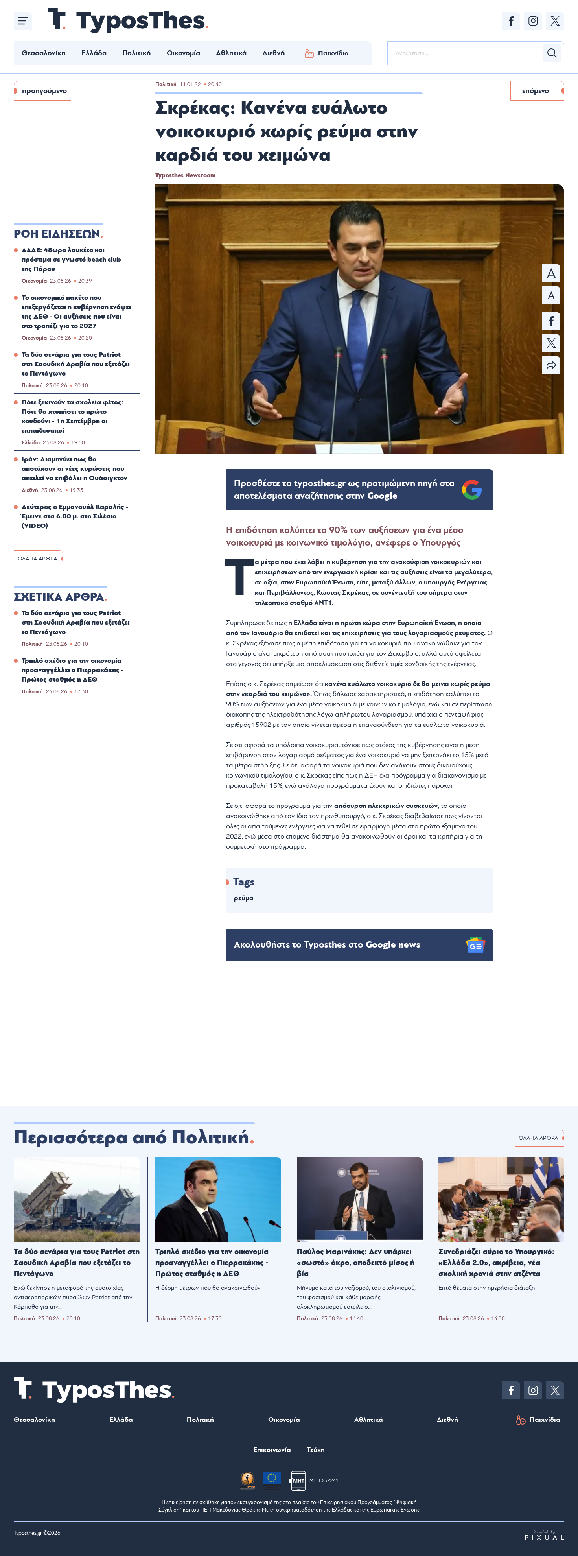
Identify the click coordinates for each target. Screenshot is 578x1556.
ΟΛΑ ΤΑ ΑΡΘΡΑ (37, 559)
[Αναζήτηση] (552, 53)
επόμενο (535, 90)
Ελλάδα (94, 53)
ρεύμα (244, 898)
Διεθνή (273, 53)
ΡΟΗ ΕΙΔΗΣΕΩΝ (57, 234)
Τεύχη (316, 1450)
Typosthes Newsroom (185, 175)
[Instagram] (533, 21)
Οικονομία (183, 53)
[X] (555, 21)
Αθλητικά (231, 53)
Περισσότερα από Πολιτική (131, 1137)
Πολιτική (136, 53)
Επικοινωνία (272, 1450)
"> (344, 489)
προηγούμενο (44, 90)
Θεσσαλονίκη (44, 53)
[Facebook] (511, 21)
